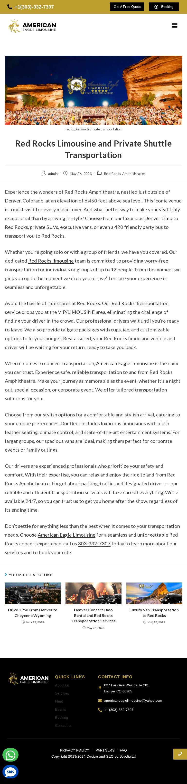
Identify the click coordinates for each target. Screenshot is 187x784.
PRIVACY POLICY (75, 750)
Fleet (59, 701)
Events (60, 709)
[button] (175, 26)
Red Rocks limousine (51, 261)
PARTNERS (105, 750)
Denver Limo (158, 218)
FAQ (123, 750)
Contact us (63, 725)
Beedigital (128, 756)
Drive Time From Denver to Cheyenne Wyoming (32, 612)
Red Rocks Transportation (140, 303)
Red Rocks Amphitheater (124, 173)
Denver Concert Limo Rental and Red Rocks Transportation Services (93, 615)
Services (62, 693)
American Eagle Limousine (125, 363)
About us (62, 685)
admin (53, 173)
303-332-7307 (94, 543)
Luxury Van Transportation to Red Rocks (154, 612)
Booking (61, 717)
